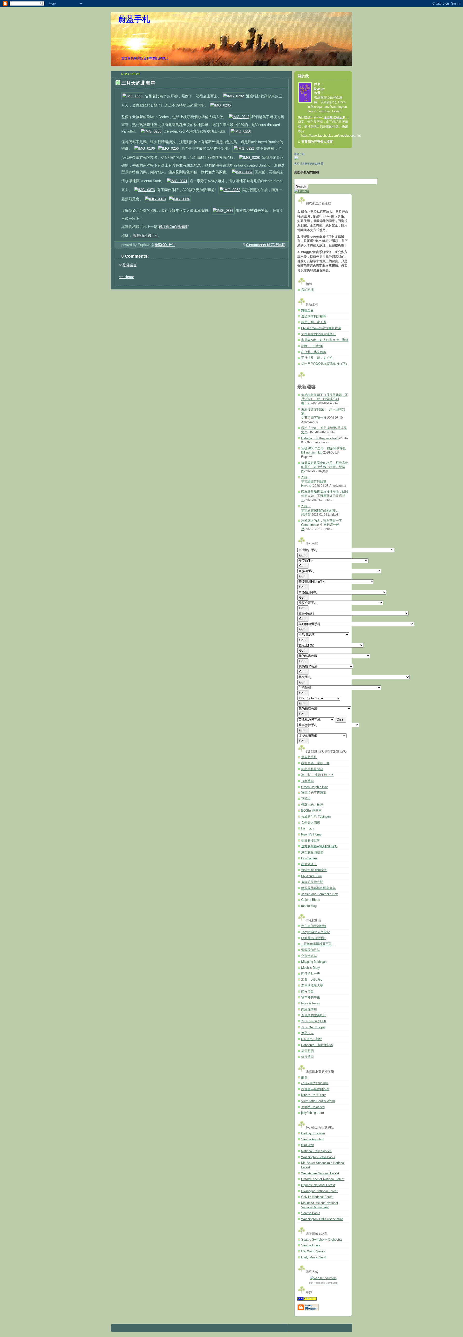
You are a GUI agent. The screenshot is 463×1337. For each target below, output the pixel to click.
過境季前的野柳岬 (173, 227)
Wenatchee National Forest (320, 1173)
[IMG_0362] (229, 190)
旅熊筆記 (307, 781)
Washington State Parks (318, 1157)
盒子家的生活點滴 (313, 926)
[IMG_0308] (249, 157)
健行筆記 (307, 1057)
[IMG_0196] (144, 148)
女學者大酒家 (310, 822)
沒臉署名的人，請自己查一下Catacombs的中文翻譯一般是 (321, 525)
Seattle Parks (310, 1213)
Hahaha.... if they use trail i (320, 438)
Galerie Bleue (310, 900)
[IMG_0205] (220, 105)
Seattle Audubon (312, 1139)
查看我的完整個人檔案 (317, 141)
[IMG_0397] (223, 210)
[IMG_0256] (168, 148)
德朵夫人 (307, 1033)
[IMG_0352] (242, 172)
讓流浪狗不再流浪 (313, 793)
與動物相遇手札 (145, 236)
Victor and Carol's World (318, 1101)
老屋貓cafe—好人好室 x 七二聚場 (324, 340)
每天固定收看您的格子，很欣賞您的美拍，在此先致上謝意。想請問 (324, 467)
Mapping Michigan (314, 961)
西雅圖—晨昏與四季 (315, 1089)
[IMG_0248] (239, 117)
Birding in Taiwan (313, 1133)
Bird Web (307, 1145)
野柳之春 (307, 310)
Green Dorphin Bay (314, 787)
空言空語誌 (309, 956)
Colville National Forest (317, 1197)
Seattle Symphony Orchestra (321, 1239)
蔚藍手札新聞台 (312, 769)
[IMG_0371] (177, 181)
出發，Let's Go (311, 979)
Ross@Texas (310, 1003)
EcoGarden (309, 858)
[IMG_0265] (151, 131)
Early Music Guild (313, 1257)
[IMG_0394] (179, 199)
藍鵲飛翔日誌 (310, 950)
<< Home (126, 277)
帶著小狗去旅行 (312, 805)
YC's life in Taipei (313, 1027)
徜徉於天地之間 (312, 882)
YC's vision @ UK (313, 1021)
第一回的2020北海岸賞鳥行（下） (325, 364)
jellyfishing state (312, 1113)
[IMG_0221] (132, 96)
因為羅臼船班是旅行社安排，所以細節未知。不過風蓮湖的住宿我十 (324, 496)
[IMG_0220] (240, 131)
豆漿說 (306, 799)
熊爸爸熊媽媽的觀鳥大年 (318, 888)
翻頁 (304, 1077)
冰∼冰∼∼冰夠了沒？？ (317, 775)
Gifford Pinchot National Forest (322, 1179)
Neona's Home (311, 834)
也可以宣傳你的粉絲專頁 (308, 163)
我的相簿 (307, 290)
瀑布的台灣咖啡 (312, 852)
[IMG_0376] (144, 190)
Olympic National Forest (318, 1185)
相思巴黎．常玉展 (313, 322)
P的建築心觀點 (311, 1039)
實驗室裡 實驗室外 (314, 870)
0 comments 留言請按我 (265, 245)
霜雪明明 (307, 1051)
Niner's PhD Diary (313, 1095)
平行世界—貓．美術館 (317, 358)
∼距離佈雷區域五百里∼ (317, 944)
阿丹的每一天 (310, 974)
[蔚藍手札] (296, 159)
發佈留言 (130, 265)
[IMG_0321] (243, 148)
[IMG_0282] (233, 96)
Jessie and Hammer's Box (319, 894)
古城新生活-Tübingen (316, 816)
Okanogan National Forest (319, 1191)
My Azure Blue (311, 876)
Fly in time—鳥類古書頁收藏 (321, 328)
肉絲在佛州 (309, 1009)
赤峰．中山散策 (312, 346)
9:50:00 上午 (165, 245)
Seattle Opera (310, 1245)
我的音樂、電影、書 (315, 763)
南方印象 (307, 991)
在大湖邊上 (309, 864)
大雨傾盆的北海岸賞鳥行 (318, 334)
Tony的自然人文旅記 (315, 932)
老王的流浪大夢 (312, 985)
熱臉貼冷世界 (310, 840)
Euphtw (319, 88)
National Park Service (316, 1151)
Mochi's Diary (310, 967)
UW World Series (313, 1251)
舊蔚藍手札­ (309, 757)
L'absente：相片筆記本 (317, 1045)
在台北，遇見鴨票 (313, 352)
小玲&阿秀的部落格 (314, 1083)
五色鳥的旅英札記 (313, 1015)
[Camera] (301, 191)
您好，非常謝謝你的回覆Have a (313, 482)
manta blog (309, 906)
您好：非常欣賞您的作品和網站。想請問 (320, 510)
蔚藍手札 (134, 19)
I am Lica (307, 828)
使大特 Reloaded (313, 1107)
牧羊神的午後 (310, 997)
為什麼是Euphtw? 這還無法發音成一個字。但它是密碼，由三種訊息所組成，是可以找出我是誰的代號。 (323, 122)
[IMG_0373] (155, 199)
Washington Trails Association (322, 1219)
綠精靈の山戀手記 (313, 938)
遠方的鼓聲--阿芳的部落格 (319, 846)
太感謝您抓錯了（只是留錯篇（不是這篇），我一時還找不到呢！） (324, 399)
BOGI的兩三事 (311, 810)
